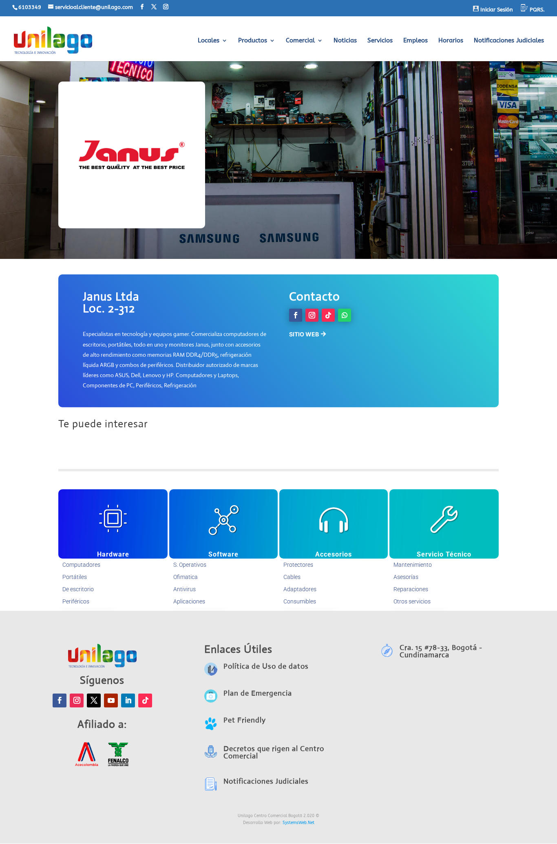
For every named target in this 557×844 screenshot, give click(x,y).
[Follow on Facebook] (295, 315)
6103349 (29, 7)
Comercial (300, 41)
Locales (208, 41)
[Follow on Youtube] (111, 700)
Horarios (450, 41)
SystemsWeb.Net (298, 822)
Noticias (345, 41)
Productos (252, 41)
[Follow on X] (94, 700)
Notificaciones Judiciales (509, 41)
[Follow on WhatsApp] (344, 315)
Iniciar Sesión (496, 10)
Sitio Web (304, 334)
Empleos (415, 41)
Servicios (380, 41)
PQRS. (536, 10)
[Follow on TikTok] (328, 315)
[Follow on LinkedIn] (128, 700)
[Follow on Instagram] (311, 315)
